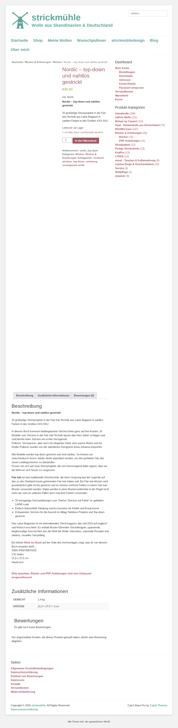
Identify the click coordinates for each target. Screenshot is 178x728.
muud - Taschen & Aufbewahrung (135, 160)
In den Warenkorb (85, 140)
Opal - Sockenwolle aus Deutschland (137, 125)
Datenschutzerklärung (24, 672)
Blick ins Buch (33, 542)
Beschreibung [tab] (24, 395)
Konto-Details (127, 83)
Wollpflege (121, 171)
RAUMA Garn (123, 129)
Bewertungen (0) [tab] (84, 395)
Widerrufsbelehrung (23, 691)
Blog (154, 40)
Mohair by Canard (126, 121)
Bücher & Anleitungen (38, 62)
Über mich (20, 49)
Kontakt (15, 683)
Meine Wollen (60, 40)
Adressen (125, 79)
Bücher (57, 62)
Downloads (126, 75)
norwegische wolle (73, 165)
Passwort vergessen (131, 87)
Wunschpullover (91, 40)
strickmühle (56, 17)
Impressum (17, 679)
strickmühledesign (128, 40)
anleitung (91, 161)
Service (119, 168)
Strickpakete (122, 144)
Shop (38, 40)
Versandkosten (124, 91)
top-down (79, 161)
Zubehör (120, 175)
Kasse (119, 99)
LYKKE (119, 156)
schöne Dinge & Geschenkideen (134, 164)
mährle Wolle (123, 117)
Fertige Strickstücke (127, 148)
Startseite (19, 40)
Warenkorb (121, 95)
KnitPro (119, 152)
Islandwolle (122, 113)
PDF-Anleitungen (129, 140)
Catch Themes (158, 705)
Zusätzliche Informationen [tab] (53, 395)
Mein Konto (122, 68)
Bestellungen (127, 72)
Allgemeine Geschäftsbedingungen (32, 668)
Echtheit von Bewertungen (27, 676)
